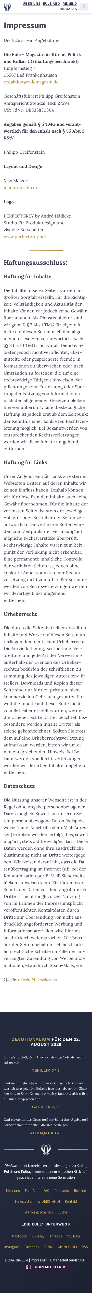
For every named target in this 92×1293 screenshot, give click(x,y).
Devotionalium (31, 1039)
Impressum (39, 1260)
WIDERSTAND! (49, 1201)
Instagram (12, 1247)
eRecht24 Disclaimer (38, 979)
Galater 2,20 (46, 1107)
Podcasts (68, 9)
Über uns (31, 3)
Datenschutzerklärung (67, 1260)
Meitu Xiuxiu (67, 1247)
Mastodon (19, 1236)
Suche (62, 1212)
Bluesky (38, 1236)
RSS (85, 1247)
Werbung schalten (39, 1212)
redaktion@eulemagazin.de (31, 82)
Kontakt (71, 1201)
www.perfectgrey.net (25, 236)
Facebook (32, 1247)
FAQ (46, 1190)
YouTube (73, 1236)
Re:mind (70, 3)
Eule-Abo (51, 3)
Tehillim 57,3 (46, 1070)
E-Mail (48, 1247)
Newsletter (24, 1201)
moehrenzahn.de (21, 187)
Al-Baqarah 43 (46, 1133)
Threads (55, 1236)
